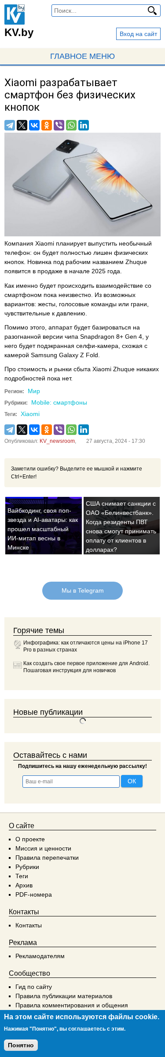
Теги (21, 876)
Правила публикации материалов (63, 995)
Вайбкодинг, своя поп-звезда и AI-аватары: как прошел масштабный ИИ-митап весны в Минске (42, 529)
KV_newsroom (57, 441)
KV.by (18, 32)
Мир (34, 391)
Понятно (21, 1045)
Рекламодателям (40, 955)
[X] (22, 125)
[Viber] (59, 125)
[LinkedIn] (83, 125)
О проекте (30, 839)
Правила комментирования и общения (71, 1005)
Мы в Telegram (83, 590)
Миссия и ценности (43, 848)
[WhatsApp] (71, 125)
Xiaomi (30, 413)
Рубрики (27, 866)
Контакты (28, 925)
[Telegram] (9, 125)
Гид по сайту (33, 986)
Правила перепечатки (47, 857)
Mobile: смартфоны (59, 402)
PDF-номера (33, 894)
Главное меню (82, 56)
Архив (24, 885)
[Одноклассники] (46, 125)
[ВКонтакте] (34, 125)
